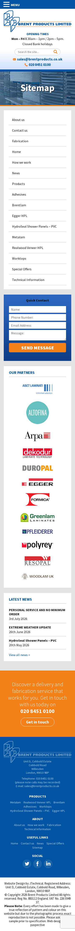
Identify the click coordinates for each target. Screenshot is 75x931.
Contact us (20, 130)
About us (18, 120)
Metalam (18, 237)
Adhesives (19, 194)
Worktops (19, 258)
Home (16, 152)
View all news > (19, 655)
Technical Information (28, 280)
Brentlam (19, 205)
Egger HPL (19, 216)
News (16, 173)
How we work (21, 162)
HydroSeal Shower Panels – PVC (34, 226)
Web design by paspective (48, 923)
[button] (7, 4)
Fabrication (20, 141)
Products (18, 184)
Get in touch (37, 722)
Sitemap (37, 847)
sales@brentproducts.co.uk (39, 59)
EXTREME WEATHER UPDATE (30, 627)
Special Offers (21, 269)
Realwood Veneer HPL (27, 248)
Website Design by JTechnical (23, 883)
